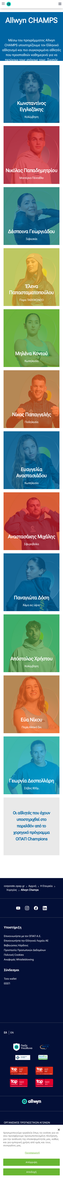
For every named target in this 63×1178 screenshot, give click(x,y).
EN (12, 1032)
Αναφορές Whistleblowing (19, 959)
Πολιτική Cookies (14, 954)
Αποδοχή (31, 1171)
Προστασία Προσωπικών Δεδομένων (25, 950)
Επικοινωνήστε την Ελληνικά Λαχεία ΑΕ (26, 940)
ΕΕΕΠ (7, 983)
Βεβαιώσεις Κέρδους (16, 945)
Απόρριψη (31, 1162)
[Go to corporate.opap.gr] (14, 4)
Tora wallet (10, 978)
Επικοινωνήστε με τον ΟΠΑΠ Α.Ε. (22, 936)
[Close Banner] (59, 1129)
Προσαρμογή (32, 1152)
